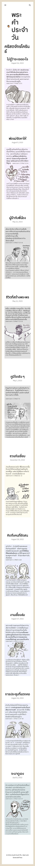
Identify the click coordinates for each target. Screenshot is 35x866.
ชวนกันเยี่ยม (17, 456)
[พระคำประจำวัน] (8, 26)
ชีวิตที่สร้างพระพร (17, 297)
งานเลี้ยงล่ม (17, 615)
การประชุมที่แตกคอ (17, 694)
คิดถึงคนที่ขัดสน (17, 535)
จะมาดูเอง (17, 773)
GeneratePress (17, 857)
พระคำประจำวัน (19, 26)
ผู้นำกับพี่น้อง (17, 218)
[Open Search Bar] (29, 5)
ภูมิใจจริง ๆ (17, 376)
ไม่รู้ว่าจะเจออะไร (17, 59)
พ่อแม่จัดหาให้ (17, 138)
